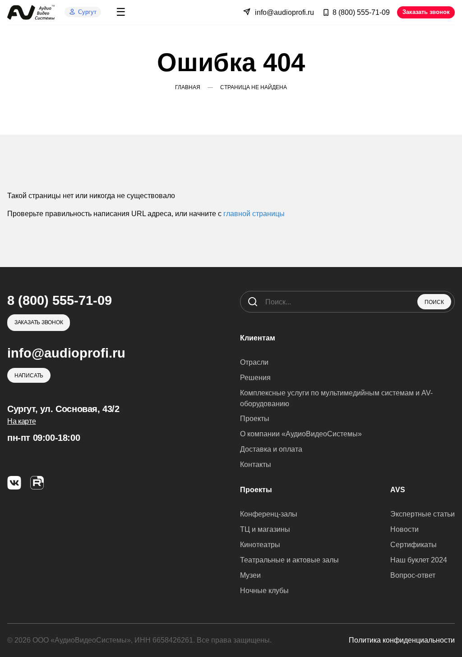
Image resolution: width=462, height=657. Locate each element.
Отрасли (254, 362)
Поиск (434, 302)
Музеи (250, 575)
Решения (255, 377)
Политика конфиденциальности (402, 640)
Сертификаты (413, 544)
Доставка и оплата (271, 449)
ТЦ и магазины (265, 529)
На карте (21, 421)
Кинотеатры (260, 544)
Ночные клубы (264, 590)
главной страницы (254, 213)
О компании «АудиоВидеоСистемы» (301, 434)
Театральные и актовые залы (289, 560)
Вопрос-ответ (412, 575)
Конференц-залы (268, 514)
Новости (404, 529)
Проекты (254, 418)
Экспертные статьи (422, 514)
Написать (28, 375)
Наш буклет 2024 (418, 560)
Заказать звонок (426, 12)
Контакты (255, 464)
